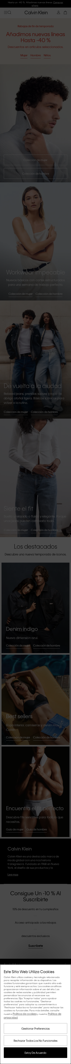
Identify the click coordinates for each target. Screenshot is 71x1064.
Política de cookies (25, 1013)
